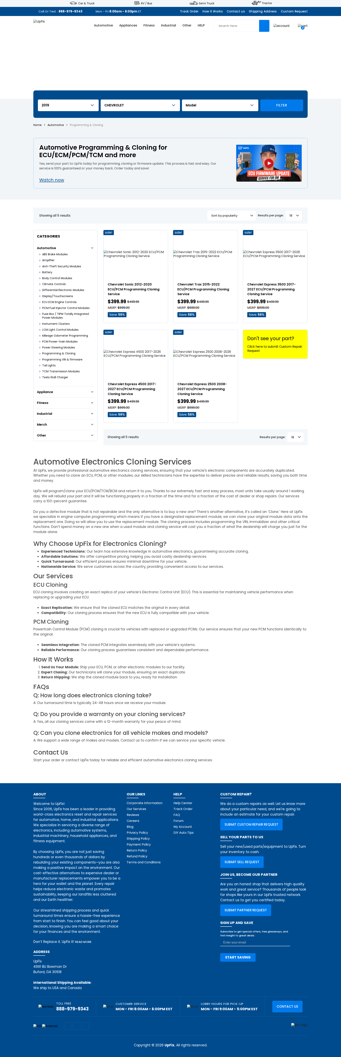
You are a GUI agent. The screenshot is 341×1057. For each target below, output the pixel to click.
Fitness (149, 25)
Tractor (267, 3)
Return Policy (137, 850)
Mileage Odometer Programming (65, 336)
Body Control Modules (57, 278)
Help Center (182, 803)
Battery (47, 272)
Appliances (128, 25)
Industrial (168, 25)
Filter (281, 105)
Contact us (236, 11)
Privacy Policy (137, 832)
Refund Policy (137, 856)
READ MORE (83, 941)
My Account (182, 826)
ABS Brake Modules (55, 254)
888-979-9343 (71, 11)
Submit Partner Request (246, 910)
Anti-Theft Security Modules (61, 266)
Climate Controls (54, 284)
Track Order (189, 11)
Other (186, 25)
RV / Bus (146, 3)
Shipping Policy (138, 838)
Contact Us (287, 1006)
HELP (201, 25)
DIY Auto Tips (183, 832)
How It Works (212, 11)
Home (37, 125)
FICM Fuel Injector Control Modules (66, 308)
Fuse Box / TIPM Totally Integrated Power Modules (65, 316)
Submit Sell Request (242, 862)
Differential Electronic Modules (63, 290)
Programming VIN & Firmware (62, 359)
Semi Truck (206, 3)
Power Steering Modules (58, 347)
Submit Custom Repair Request (251, 824)
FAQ (176, 815)
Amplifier (48, 260)
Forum (178, 821)
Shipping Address (263, 11)
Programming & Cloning (58, 353)
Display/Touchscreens (57, 296)
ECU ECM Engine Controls (59, 302)
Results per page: (271, 215)
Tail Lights (49, 365)
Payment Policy (139, 844)
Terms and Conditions (144, 862)
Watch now (51, 180)
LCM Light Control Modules (60, 330)
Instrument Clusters (56, 324)
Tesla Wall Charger (55, 377)
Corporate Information (144, 803)
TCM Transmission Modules (61, 371)
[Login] (282, 25)
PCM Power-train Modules (60, 342)
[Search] (264, 26)
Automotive (103, 25)
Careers (133, 821)
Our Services (136, 809)
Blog (130, 826)
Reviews (133, 815)
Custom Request (294, 11)
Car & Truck (86, 3)
